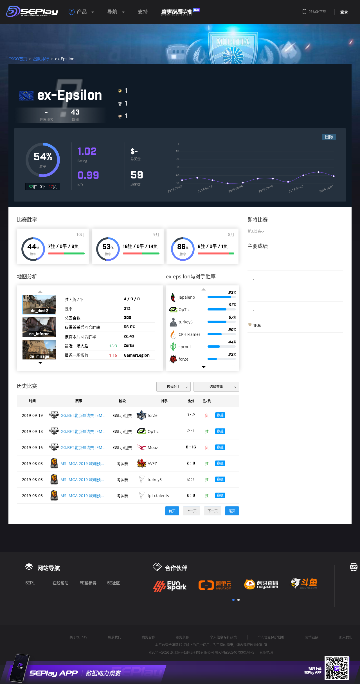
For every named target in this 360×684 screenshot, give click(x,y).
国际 (329, 136)
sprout (185, 347)
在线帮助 (60, 583)
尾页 (232, 511)
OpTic (184, 309)
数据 (220, 415)
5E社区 (113, 583)
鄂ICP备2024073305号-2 (234, 652)
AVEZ (152, 463)
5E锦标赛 (88, 583)
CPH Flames (190, 334)
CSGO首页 (17, 58)
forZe (183, 359)
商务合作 (148, 637)
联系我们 (114, 637)
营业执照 (266, 652)
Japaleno (187, 297)
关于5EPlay (78, 637)
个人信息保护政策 (223, 637)
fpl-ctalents (158, 495)
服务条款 (182, 637)
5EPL (30, 583)
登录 (344, 12)
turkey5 (186, 322)
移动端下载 (317, 11)
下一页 (213, 511)
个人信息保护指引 (270, 637)
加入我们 (345, 637)
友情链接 (311, 637)
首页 (172, 511)
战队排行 (41, 58)
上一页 (191, 511)
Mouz (153, 447)
